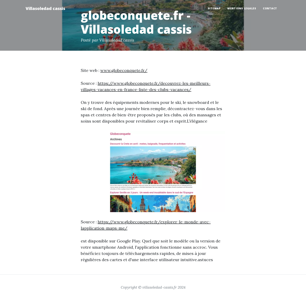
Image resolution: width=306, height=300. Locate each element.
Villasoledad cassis (45, 8)
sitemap (214, 8)
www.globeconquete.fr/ (123, 70)
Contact (270, 8)
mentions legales (241, 8)
